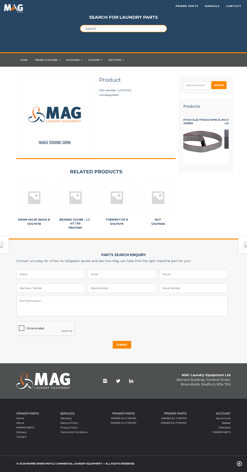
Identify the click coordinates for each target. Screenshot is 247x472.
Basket (226, 422)
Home (20, 418)
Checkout (224, 427)
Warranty (66, 418)
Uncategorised (108, 95)
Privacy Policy (69, 427)
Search (219, 85)
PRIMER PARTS (187, 6)
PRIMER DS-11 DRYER (123, 418)
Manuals (212, 6)
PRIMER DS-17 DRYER (123, 422)
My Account (223, 418)
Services (67, 413)
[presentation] (45, 328)
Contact (233, 6)
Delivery (21, 432)
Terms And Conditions (73, 432)
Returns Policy (69, 422)
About (20, 422)
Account (223, 413)
